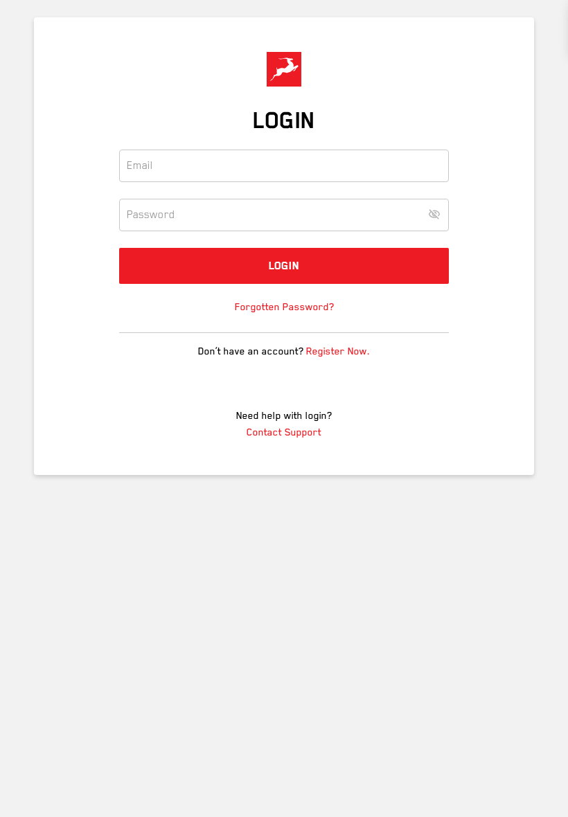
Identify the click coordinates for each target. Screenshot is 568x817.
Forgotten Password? (284, 306)
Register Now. (338, 351)
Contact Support (284, 432)
